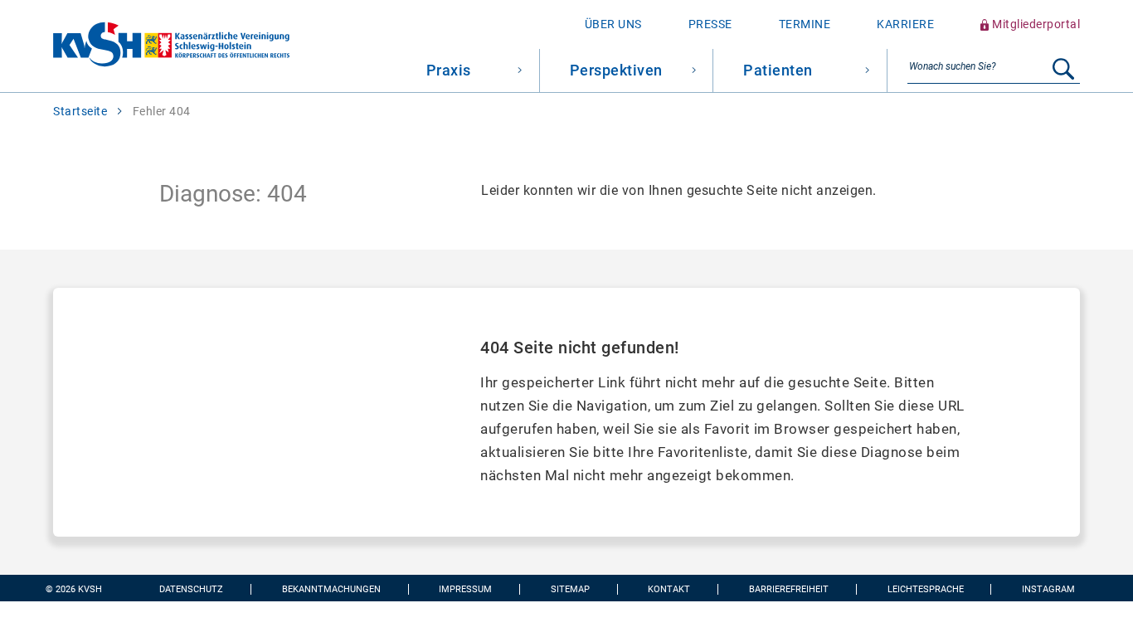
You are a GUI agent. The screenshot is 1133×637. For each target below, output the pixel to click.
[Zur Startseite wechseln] (144, 46)
